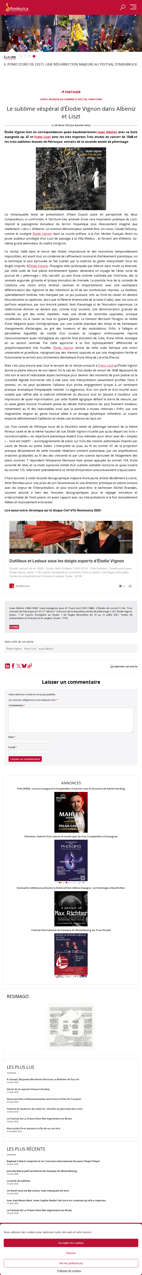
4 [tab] (34, 56)
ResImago (18, 996)
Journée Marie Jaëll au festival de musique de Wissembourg (42, 1171)
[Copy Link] (29, 666)
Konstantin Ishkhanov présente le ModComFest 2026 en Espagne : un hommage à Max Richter (71, 888)
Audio (44, 99)
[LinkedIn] (7, 666)
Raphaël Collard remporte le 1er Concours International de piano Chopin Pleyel (53, 1161)
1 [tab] (20, 56)
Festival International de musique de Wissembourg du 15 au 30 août (71, 930)
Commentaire (17, 705)
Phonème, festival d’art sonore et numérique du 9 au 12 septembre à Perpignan (71, 836)
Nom (12, 737)
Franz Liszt (42, 137)
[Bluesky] (24, 666)
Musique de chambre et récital (68, 99)
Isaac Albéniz (107, 132)
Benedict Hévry (83, 125)
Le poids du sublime (18, 1180)
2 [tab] (25, 56)
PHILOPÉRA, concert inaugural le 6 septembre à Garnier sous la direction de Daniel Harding (71, 788)
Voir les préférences (71, 1263)
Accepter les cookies (71, 1242)
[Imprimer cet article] (111, 666)
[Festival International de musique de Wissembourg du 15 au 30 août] (71, 955)
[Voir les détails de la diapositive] (71, 33)
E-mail (13, 747)
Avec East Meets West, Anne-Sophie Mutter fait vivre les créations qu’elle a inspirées (56, 1200)
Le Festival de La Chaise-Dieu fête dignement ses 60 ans (39, 1210)
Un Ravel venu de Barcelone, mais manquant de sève (38, 1190)
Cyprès (14, 626)
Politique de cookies (69, 1270)
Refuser (71, 1253)
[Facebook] (13, 666)
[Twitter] (18, 666)
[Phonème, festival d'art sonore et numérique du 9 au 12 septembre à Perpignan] (71, 862)
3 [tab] (29, 56)
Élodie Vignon (42, 234)
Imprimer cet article (125, 666)
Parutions (95, 99)
